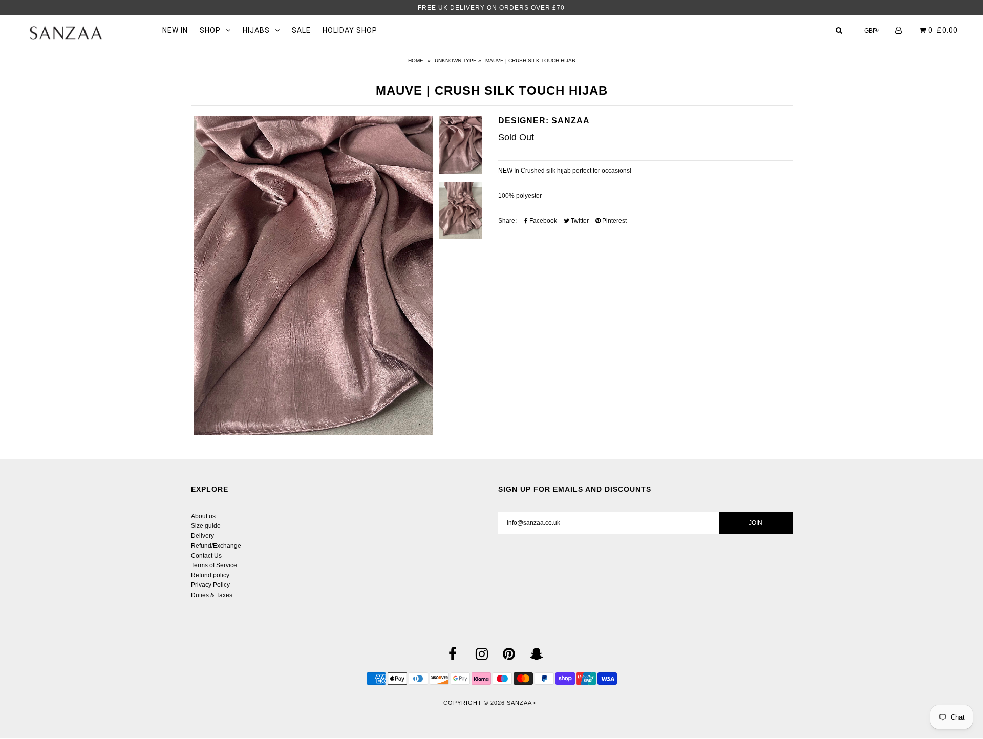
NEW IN (175, 30)
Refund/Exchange (216, 546)
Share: (507, 220)
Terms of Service (214, 565)
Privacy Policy (210, 584)
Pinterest (614, 220)
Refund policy (210, 575)
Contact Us (206, 555)
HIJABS (256, 30)
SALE (301, 30)
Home (415, 61)
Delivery (202, 535)
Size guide (206, 526)
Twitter (579, 220)
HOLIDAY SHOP (350, 30)
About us (203, 516)
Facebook (542, 220)
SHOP (210, 30)
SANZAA (519, 703)
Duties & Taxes (211, 595)
